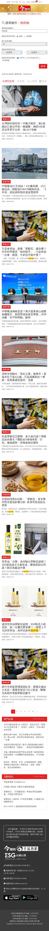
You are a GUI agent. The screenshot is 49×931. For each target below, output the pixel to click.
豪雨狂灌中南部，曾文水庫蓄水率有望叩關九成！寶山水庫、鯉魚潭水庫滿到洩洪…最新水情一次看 (24, 737)
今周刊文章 (8, 81)
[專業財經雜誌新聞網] (24, 8)
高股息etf (33, 14)
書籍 (44, 81)
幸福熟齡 (6, 60)
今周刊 (22, 58)
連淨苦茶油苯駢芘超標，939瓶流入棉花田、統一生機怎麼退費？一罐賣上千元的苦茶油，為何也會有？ (24, 627)
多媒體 (20, 81)
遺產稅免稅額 (22, 14)
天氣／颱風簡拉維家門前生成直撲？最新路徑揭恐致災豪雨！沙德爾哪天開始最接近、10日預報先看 (24, 755)
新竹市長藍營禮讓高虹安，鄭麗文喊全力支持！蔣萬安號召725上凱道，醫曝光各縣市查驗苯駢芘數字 (24, 690)
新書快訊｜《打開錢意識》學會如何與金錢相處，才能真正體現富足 (23, 793)
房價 (14, 14)
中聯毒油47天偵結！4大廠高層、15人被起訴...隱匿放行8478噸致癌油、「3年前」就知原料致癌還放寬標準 (24, 189)
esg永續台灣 (32, 58)
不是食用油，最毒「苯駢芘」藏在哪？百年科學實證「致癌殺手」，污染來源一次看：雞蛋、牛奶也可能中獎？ (24, 252)
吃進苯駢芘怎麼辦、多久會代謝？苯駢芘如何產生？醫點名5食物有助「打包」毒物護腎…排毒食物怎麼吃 (24, 439)
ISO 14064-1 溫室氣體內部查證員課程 (20, 806)
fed (28, 14)
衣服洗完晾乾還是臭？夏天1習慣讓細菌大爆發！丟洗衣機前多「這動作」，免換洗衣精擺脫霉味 (24, 745)
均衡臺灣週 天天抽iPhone (14, 782)
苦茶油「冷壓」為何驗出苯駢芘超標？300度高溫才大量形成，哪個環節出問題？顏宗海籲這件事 (24, 564)
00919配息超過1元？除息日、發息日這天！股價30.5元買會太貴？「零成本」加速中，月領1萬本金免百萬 (24, 727)
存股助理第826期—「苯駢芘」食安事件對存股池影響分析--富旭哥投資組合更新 (24, 502)
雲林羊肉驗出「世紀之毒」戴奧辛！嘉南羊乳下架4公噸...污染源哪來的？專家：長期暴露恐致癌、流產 (24, 377)
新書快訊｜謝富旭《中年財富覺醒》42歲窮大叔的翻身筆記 (24, 800)
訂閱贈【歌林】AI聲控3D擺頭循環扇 (19, 787)
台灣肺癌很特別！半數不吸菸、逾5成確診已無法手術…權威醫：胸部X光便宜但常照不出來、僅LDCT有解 (23, 126)
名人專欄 (32, 81)
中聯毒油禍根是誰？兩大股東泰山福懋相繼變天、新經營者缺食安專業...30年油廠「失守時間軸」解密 (24, 314)
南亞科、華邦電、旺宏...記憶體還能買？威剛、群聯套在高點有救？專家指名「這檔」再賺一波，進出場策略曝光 (24, 765)
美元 (39, 14)
